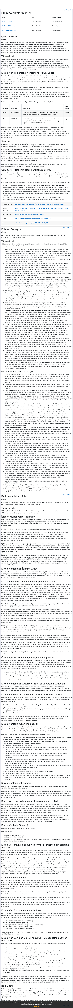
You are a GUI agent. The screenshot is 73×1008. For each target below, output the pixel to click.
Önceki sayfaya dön (65, 10)
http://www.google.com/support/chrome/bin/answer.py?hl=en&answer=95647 (39, 204)
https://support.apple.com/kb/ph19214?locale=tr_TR (31, 223)
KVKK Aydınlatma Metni (9, 30)
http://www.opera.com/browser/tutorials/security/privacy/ (33, 219)
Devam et (36, 1006)
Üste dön (66, 227)
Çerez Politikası (7, 22)
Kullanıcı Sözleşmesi (8, 26)
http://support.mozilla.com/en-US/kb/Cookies (29, 214)
